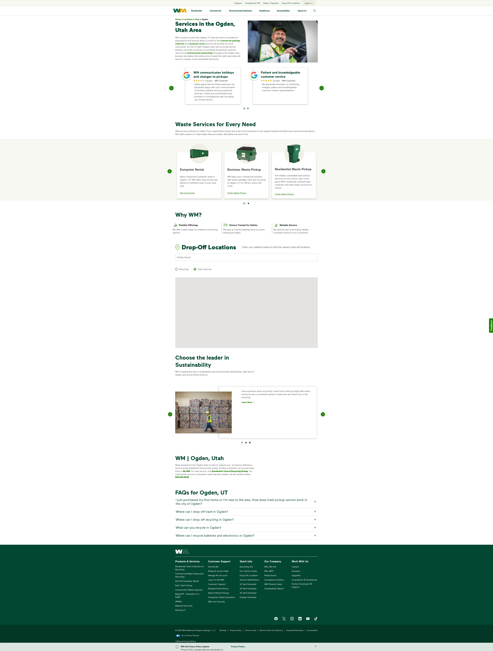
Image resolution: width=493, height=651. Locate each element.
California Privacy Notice (185, 641)
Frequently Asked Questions (221, 597)
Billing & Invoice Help (218, 571)
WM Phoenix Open (273, 584)
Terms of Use (250, 630)
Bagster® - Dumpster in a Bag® (187, 595)
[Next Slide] (323, 171)
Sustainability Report (274, 588)
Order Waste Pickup (236, 193)
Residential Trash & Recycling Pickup (230, 471)
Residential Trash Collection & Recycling (189, 568)
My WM (186, 471)
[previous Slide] (171, 88)
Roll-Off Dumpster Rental (187, 581)
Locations (188, 19)
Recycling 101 (246, 566)
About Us (302, 10)
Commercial (215, 10)
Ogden (205, 19)
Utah (198, 19)
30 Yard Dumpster (248, 593)
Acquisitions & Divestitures (304, 579)
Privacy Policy (235, 630)
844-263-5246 (182, 477)
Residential (196, 10)
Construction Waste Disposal (188, 589)
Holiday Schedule (248, 597)
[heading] (246, 501)
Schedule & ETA (252, 3)
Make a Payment (271, 3)
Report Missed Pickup (218, 593)
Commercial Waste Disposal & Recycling (189, 575)
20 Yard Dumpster (248, 588)
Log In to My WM (216, 579)
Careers (295, 566)
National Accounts (183, 605)
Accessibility (312, 630)
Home (179, 19)
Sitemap (222, 630)
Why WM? (269, 571)
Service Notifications (249, 579)
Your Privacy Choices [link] (190, 635)
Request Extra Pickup (218, 588)
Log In (308, 3)
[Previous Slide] (169, 171)
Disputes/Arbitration (295, 630)
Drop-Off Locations (291, 3)
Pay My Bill (213, 566)
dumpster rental (197, 43)
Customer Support (217, 584)
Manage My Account (217, 575)
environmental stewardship (200, 53)
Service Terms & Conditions (271, 630)
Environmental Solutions (240, 10)
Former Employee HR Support (302, 585)
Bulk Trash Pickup (183, 585)
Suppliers (296, 575)
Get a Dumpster (187, 193)
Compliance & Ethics (274, 579)
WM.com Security (216, 601)
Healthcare (264, 10)
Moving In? (180, 610)
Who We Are (270, 566)
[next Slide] (321, 88)
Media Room (270, 575)
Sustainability (283, 10)
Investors (296, 571)
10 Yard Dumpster (248, 584)
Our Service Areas (248, 571)
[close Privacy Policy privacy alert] (316, 646)
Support (238, 3)
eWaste (178, 601)
